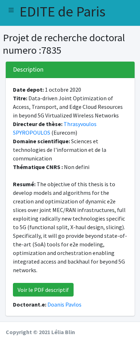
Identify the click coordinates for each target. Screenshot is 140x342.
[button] (11, 10)
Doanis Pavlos (64, 304)
